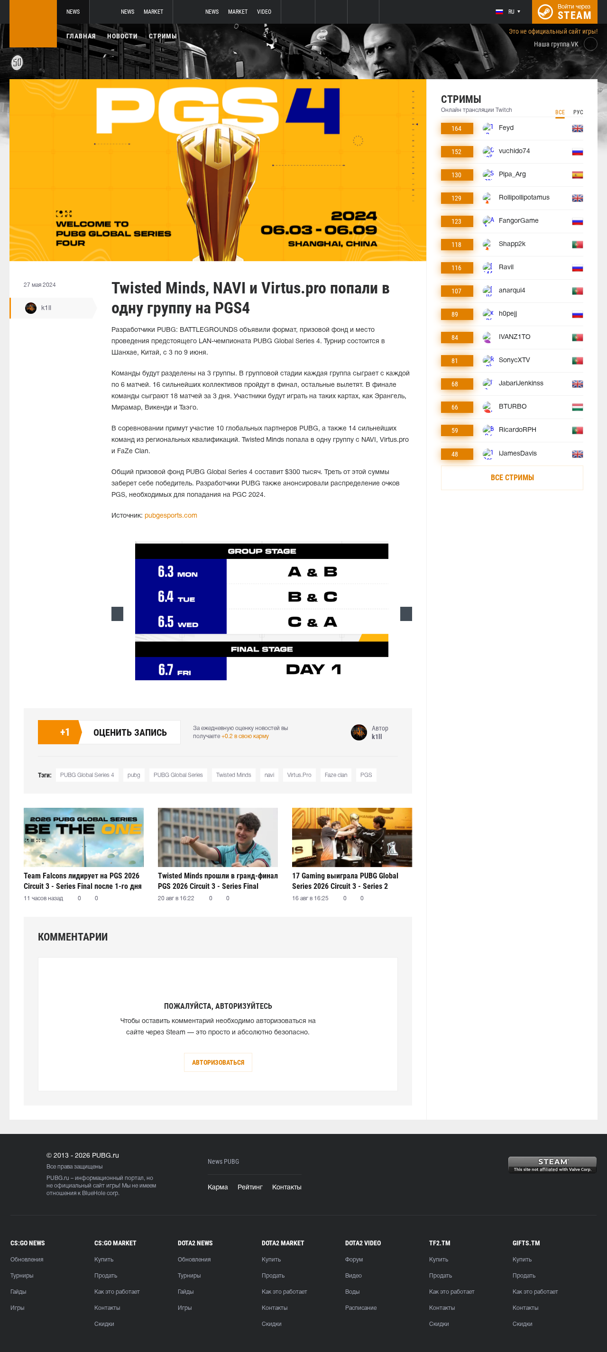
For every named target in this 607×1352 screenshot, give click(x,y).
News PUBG (223, 1162)
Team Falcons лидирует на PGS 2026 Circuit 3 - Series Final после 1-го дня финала (83, 881)
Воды (352, 1292)
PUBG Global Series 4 (87, 775)
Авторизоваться (218, 1062)
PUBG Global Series (178, 775)
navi (269, 775)
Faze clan (336, 775)
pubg (134, 775)
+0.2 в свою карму (245, 736)
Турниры (21, 1276)
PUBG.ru (57, 1178)
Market (153, 12)
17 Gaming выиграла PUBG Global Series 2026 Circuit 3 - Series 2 (345, 881)
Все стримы (512, 477)
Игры (17, 1308)
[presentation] (117, 614)
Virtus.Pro (299, 775)
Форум (354, 1259)
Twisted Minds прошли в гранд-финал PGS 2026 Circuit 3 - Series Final (218, 881)
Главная (81, 36)
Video (264, 12)
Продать (105, 1276)
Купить (103, 1259)
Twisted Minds (233, 775)
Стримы (163, 36)
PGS (366, 775)
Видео (353, 1276)
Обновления (26, 1259)
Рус (578, 112)
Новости (122, 36)
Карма (218, 1188)
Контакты (287, 1188)
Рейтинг (250, 1188)
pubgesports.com (171, 516)
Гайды (18, 1292)
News (73, 12)
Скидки (104, 1324)
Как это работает (117, 1292)
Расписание (361, 1308)
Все (560, 112)
